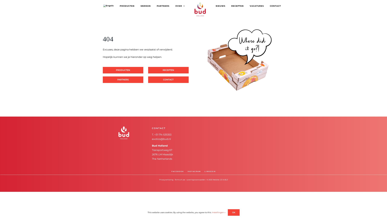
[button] (276, 5)
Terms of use (180, 180)
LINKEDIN (210, 171)
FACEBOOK (177, 171)
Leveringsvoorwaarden (196, 180)
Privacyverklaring (166, 180)
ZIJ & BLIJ (224, 180)
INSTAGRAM (194, 171)
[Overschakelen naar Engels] (117, 5)
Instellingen (218, 212)
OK (233, 212)
